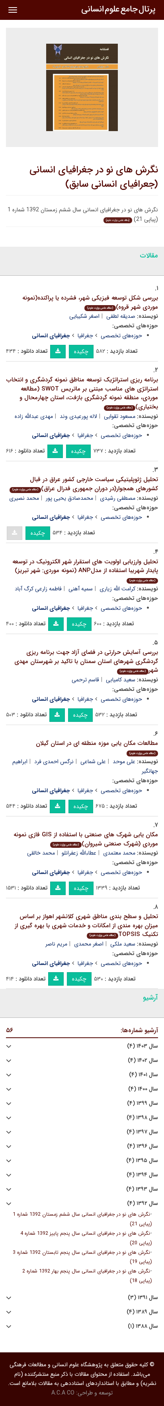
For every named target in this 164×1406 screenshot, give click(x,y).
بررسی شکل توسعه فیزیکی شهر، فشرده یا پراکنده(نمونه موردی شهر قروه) (90, 302)
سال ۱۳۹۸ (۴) (142, 1118)
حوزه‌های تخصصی (121, 335)
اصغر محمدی (88, 944)
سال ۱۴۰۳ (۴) (142, 1046)
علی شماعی (93, 761)
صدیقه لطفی (120, 316)
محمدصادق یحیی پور (69, 498)
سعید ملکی (122, 944)
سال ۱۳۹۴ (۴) (142, 1175)
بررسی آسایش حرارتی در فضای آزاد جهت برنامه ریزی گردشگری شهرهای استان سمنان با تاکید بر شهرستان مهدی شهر (86, 661)
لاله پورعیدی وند (78, 416)
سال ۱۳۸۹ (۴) (142, 1312)
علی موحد (124, 761)
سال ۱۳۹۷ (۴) (142, 1132)
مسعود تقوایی (119, 416)
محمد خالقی (41, 853)
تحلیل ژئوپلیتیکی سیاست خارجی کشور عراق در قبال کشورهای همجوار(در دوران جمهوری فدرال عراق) (85, 484)
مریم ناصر (56, 944)
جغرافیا (85, 335)
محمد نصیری (24, 498)
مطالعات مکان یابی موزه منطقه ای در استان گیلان (97, 747)
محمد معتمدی (119, 853)
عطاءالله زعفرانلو (79, 853)
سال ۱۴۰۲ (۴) (143, 1060)
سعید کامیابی (120, 679)
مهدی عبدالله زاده (34, 416)
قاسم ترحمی (85, 679)
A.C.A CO (62, 1393)
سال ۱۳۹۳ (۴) (142, 1189)
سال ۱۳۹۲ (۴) (142, 1203)
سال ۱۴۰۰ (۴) (143, 1089)
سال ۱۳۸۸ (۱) (143, 1326)
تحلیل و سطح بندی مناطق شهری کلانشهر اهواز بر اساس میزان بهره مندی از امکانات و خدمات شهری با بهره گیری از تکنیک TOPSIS (86, 925)
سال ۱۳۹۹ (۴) (142, 1103)
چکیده (81, 351)
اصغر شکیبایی (84, 316)
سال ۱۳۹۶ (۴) (142, 1146)
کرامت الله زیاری (117, 588)
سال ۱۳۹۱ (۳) (143, 1298)
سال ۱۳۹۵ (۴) (142, 1161)
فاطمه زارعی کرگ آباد (38, 588)
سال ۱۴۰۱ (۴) (143, 1075)
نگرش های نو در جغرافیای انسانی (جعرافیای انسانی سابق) (93, 177)
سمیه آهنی (80, 588)
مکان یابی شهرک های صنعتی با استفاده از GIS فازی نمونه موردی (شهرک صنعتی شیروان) (86, 839)
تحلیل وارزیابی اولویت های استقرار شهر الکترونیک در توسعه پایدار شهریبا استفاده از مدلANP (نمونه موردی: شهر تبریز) (85, 570)
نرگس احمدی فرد (54, 761)
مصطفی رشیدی (117, 498)
